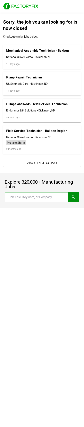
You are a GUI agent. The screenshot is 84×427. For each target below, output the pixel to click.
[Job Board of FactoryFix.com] (20, 6)
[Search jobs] (73, 197)
